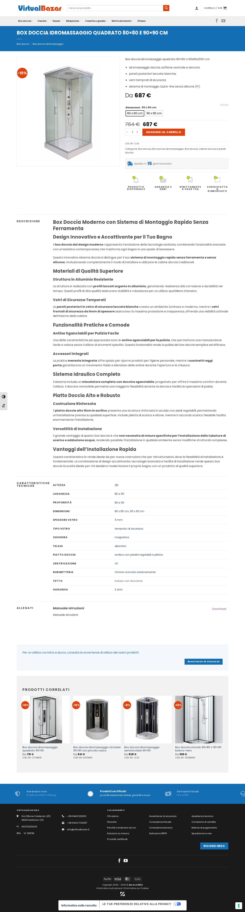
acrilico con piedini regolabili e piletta (139, 555)
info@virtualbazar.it (78, 829)
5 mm (118, 520)
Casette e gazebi (95, 20)
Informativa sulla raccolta (78, 905)
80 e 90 (119, 494)
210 (116, 485)
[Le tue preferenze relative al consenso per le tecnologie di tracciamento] (238, 905)
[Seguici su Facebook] (217, 21)
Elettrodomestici (121, 20)
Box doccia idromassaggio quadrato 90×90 (40, 749)
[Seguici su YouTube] (223, 21)
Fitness (142, 20)
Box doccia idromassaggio (48, 43)
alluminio (120, 546)
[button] (197, 8)
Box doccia (24, 20)
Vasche (41, 20)
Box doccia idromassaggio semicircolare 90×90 (142, 749)
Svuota (224, 105)
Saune (56, 20)
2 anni (118, 589)
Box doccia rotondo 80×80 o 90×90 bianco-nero (198, 749)
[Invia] (166, 8)
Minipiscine (72, 20)
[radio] (135, 113)
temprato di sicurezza (129, 528)
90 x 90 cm (137, 511)
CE (116, 563)
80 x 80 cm (122, 511)
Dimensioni (133, 107)
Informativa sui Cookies (136, 888)
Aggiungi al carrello (163, 132)
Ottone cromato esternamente (135, 572)
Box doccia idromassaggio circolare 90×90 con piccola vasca (97, 749)
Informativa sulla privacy (109, 888)
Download (219, 609)
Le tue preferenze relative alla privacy (136, 904)
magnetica (122, 537)
